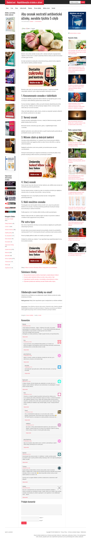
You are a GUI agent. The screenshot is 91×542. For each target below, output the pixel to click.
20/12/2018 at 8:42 (26, 487)
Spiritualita (7, 255)
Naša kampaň (8, 238)
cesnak (39, 315)
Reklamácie (83, 532)
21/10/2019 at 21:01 (30, 425)
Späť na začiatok (9, 532)
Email (40, 520)
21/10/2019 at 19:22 (29, 412)
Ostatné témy (8, 249)
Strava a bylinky (37, 8)
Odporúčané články (9, 244)
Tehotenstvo (8, 261)
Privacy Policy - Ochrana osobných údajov (70, 532)
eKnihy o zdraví (46, 8)
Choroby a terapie (9, 219)
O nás (12, 8)
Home (7, 8)
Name (40, 517)
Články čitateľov (8, 223)
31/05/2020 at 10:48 (28, 355)
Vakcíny (6, 264)
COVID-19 (7, 226)
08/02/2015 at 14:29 (26, 381)
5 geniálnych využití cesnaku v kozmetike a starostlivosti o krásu (41, 279)
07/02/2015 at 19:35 (28, 341)
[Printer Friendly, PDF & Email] (28, 28)
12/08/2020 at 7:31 (28, 367)
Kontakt (53, 8)
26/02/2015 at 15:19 (26, 454)
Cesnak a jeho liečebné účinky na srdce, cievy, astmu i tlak (39, 277)
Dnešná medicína (9, 229)
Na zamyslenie (8, 235)
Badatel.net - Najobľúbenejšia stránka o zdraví (24, 2)
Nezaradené (8, 241)
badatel (31, 21)
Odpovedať (25, 336)
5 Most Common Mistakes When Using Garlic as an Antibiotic (41, 267)
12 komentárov (38, 21)
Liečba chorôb (23, 8)
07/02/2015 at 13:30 (26, 325)
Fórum (16, 8)
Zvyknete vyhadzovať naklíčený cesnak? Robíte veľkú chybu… (40, 281)
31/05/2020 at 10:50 (28, 441)
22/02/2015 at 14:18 (28, 394)
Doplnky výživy (8, 232)
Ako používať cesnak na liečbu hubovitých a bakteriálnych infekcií (41, 275)
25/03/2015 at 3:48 (26, 468)
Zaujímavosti (8, 267)
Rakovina (30, 8)
